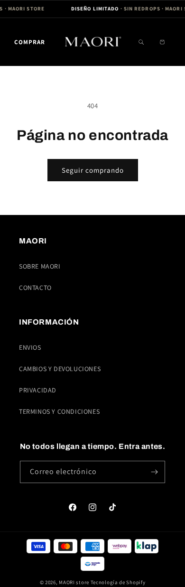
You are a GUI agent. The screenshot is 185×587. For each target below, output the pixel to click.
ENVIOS (30, 347)
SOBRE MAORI (40, 266)
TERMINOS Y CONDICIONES (59, 411)
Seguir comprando (93, 170)
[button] (29, 42)
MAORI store (74, 582)
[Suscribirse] (154, 472)
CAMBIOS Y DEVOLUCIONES (60, 368)
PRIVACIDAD (37, 390)
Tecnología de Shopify (118, 582)
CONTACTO (35, 287)
